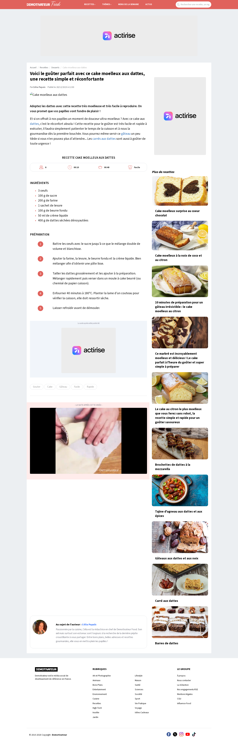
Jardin (95, 717)
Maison (138, 680)
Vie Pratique (140, 703)
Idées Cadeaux (142, 712)
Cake (49, 387)
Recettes (89, 4)
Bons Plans (97, 684)
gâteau (125, 133)
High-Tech (97, 707)
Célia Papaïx (39, 87)
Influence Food (184, 703)
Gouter (36, 387)
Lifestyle (138, 675)
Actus (148, 4)
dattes (34, 124)
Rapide (90, 387)
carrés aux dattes (104, 138)
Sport (137, 698)
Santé (137, 684)
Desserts (55, 67)
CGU (179, 698)
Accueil (33, 67)
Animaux (96, 680)
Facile (77, 387)
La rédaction (183, 684)
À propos (181, 675)
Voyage (138, 707)
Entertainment (99, 689)
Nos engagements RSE (187, 689)
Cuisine (96, 698)
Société (138, 694)
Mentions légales (185, 694)
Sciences (139, 689)
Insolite (96, 712)
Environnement (100, 694)
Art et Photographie (102, 675)
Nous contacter (184, 680)
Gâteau (63, 387)
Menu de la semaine (128, 4)
